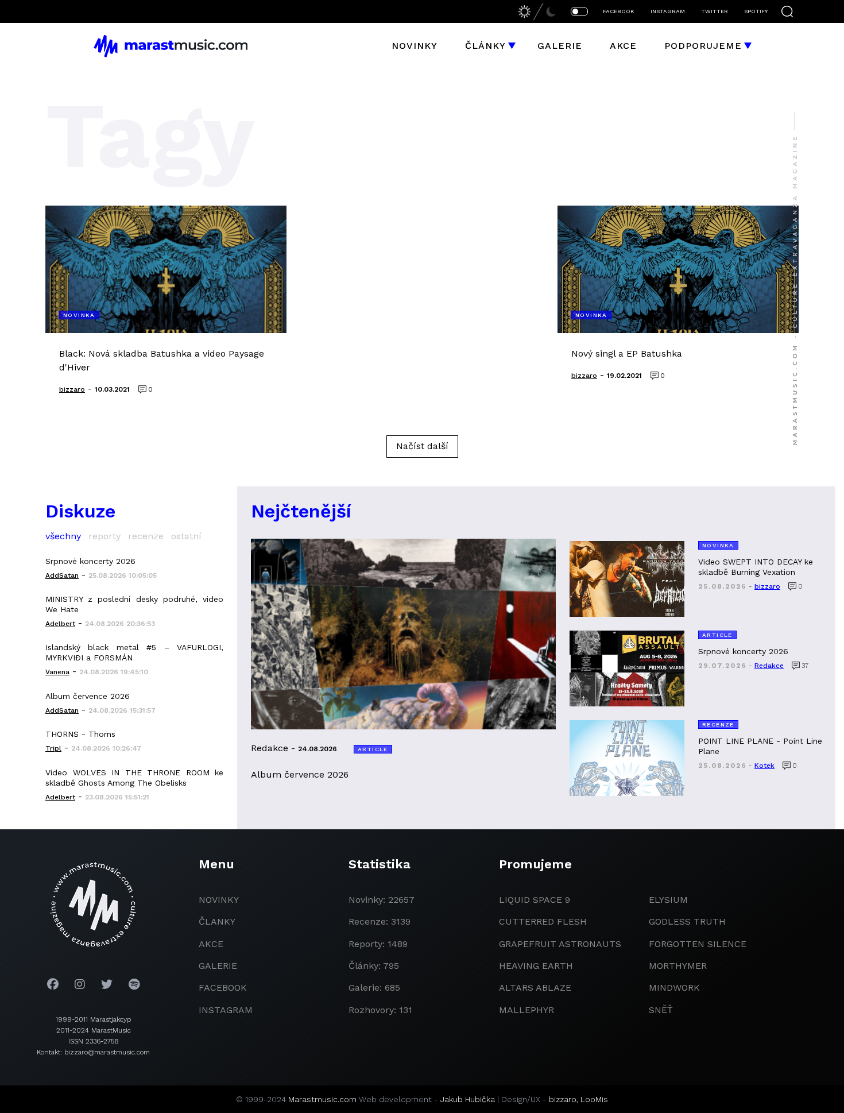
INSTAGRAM (668, 11)
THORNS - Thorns (80, 734)
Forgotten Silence (697, 943)
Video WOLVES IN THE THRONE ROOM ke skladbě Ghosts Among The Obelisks (134, 777)
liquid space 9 (534, 899)
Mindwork (674, 987)
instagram (226, 1009)
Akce (623, 45)
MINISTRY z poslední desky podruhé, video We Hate (134, 604)
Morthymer (678, 965)
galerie (218, 965)
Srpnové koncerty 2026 (90, 561)
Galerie (559, 45)
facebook (223, 987)
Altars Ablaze (535, 987)
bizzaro (562, 1099)
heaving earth (536, 965)
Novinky (415, 45)
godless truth (687, 921)
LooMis (594, 1099)
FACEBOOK (618, 11)
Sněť (661, 1009)
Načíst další (422, 445)
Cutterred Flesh (543, 921)
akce (211, 943)
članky (217, 921)
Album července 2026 (87, 696)
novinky (219, 899)
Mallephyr (526, 1009)
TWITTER (714, 11)
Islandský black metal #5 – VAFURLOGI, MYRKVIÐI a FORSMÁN (134, 652)
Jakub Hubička (467, 1099)
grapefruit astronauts (560, 943)
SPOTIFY (756, 11)
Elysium (668, 899)
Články (485, 45)
